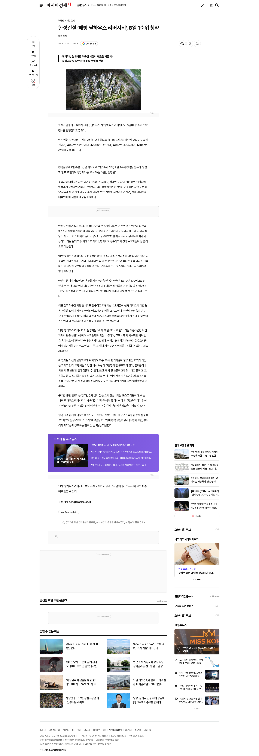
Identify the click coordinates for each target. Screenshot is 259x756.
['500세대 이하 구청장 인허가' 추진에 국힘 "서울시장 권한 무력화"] (181, 458)
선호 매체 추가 (90, 44)
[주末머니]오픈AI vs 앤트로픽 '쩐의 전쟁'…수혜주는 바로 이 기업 (205, 493)
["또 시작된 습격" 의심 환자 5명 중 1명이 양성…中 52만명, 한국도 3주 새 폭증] (212, 666)
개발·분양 (71, 21)
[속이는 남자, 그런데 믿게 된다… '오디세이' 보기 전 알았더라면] (51, 671)
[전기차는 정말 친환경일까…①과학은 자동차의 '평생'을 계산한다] (181, 484)
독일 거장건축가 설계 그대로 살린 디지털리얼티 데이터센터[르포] (149, 682)
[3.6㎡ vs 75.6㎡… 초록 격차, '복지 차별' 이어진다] (118, 653)
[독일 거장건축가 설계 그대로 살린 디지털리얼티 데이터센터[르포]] (118, 689)
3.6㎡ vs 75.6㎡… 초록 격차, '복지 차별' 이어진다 (148, 646)
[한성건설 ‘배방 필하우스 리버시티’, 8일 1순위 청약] (103, 89)
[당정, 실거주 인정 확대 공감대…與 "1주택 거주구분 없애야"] (118, 707)
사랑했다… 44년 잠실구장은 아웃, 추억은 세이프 (82, 700)
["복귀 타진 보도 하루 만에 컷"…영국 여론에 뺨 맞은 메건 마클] (212, 705)
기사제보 (96, 730)
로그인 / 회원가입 (202, 5)
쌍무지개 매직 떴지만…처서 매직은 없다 (82, 646)
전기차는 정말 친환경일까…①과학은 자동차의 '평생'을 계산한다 (204, 480)
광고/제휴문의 (54, 730)
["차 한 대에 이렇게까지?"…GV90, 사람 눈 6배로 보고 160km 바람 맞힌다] (212, 692)
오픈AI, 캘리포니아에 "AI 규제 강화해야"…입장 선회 (113, 445)
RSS (104, 730)
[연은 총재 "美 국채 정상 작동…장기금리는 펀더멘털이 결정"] (118, 671)
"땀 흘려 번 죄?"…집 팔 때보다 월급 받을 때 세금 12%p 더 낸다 (205, 467)
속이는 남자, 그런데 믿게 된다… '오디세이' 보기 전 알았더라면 (82, 664)
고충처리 (138, 730)
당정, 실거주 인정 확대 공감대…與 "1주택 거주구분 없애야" (150, 700)
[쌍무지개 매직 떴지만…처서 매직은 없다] (51, 653)
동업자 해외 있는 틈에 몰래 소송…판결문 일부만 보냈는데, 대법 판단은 (121, 458)
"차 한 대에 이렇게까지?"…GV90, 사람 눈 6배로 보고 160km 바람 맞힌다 (122, 452)
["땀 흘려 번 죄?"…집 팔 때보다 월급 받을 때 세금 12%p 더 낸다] (181, 471)
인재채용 (66, 730)
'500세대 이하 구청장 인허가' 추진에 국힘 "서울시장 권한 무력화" (205, 454)
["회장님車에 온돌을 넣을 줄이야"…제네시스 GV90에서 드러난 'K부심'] (51, 689)
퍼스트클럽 (76, 730)
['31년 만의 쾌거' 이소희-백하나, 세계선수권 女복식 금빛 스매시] (181, 510)
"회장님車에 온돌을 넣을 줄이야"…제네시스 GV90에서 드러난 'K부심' (82, 682)
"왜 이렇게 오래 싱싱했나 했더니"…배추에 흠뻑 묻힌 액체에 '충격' (118, 465)
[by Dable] (162, 601)
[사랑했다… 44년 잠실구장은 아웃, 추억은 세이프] (51, 707)
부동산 (61, 21)
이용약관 (128, 730)
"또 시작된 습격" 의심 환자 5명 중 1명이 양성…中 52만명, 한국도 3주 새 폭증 (191, 663)
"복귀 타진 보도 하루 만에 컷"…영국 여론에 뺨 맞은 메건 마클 (190, 702)
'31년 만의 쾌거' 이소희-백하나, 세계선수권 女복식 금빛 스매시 (204, 506)
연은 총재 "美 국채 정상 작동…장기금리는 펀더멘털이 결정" (149, 664)
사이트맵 (147, 730)
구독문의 (86, 730)
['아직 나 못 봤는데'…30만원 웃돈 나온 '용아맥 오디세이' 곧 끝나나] (212, 679)
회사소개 (43, 730)
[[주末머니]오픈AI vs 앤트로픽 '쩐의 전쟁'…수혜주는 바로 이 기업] (181, 497)
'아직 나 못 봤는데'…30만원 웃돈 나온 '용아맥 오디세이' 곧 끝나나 (190, 676)
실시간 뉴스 (81, 5)
